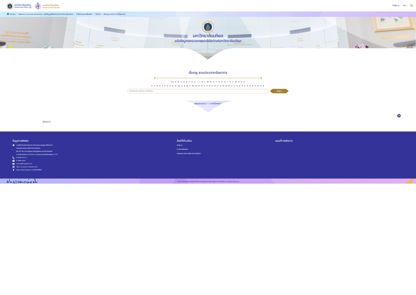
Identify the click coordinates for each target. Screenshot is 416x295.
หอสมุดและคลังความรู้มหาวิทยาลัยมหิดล (189, 153)
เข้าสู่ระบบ (180, 145)
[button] (405, 5)
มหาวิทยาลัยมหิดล (182, 149)
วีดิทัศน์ (98, 14)
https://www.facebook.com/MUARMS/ (29, 169)
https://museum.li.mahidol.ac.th (26, 166)
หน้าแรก (13, 14)
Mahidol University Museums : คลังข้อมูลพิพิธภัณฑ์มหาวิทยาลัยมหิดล (46, 14)
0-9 (172, 82)
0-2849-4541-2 (21, 157)
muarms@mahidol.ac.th (24, 163)
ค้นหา (279, 91)
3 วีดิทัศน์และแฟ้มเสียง (84, 14)
